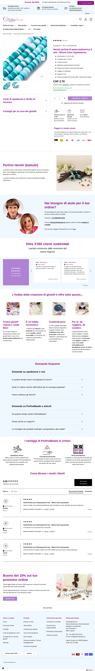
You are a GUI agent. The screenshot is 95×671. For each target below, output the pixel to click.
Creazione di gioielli (30, 646)
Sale (29, 29)
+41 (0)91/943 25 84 (75, 8)
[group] (12, 481)
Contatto (6, 629)
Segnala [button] (46, 509)
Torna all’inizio (47, 608)
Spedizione (66, 84)
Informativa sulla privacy (54, 631)
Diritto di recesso (52, 635)
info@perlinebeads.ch (75, 10)
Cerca (5, 622)
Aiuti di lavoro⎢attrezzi (31, 633)
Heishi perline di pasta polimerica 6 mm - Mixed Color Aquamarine (25, 33)
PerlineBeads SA (11, 662)
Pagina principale (7, 33)
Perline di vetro (28, 622)
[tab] (76, 491)
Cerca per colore (8, 625)
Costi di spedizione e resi (11, 633)
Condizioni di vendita (53, 622)
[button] (91, 19)
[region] (61, 270)
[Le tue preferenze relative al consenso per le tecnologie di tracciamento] (3, 668)
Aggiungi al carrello (80, 98)
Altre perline (28, 625)
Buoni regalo (28, 636)
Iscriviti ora (10, 598)
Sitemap (5, 642)
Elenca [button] (5, 491)
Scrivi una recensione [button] (83, 483)
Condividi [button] (51, 509)
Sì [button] (42, 509)
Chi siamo (36, 29)
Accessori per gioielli (30, 629)
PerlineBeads (57, 45)
